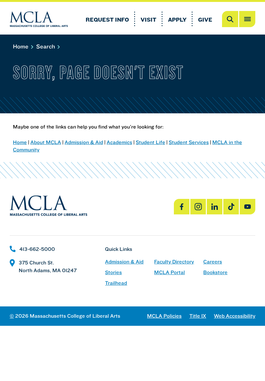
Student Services (189, 142)
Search (46, 46)
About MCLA (45, 142)
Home (21, 46)
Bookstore (215, 272)
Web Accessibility (234, 316)
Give (205, 19)
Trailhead (116, 283)
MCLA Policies (164, 316)
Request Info (107, 19)
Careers (212, 262)
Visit (148, 19)
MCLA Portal (169, 272)
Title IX (197, 316)
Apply (177, 19)
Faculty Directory (174, 262)
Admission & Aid (84, 142)
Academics (119, 142)
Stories (113, 272)
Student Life (150, 142)
